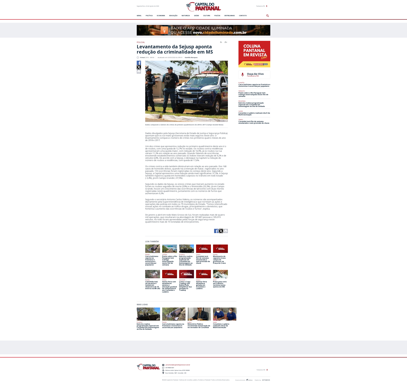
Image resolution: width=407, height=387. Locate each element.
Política (149, 16)
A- (221, 42)
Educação (173, 16)
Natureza (186, 16)
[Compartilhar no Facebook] (139, 63)
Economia (161, 16)
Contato (243, 16)
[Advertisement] (254, 141)
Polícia (217, 16)
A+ (226, 42)
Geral (139, 16)
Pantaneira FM (260, 6)
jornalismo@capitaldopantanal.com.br (178, 365)
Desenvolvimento (240, 380)
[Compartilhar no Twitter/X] (139, 67)
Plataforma (258, 380)
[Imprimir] (139, 71)
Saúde (196, 16)
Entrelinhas (229, 16)
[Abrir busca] (268, 15)
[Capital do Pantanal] (203, 7)
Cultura (206, 16)
